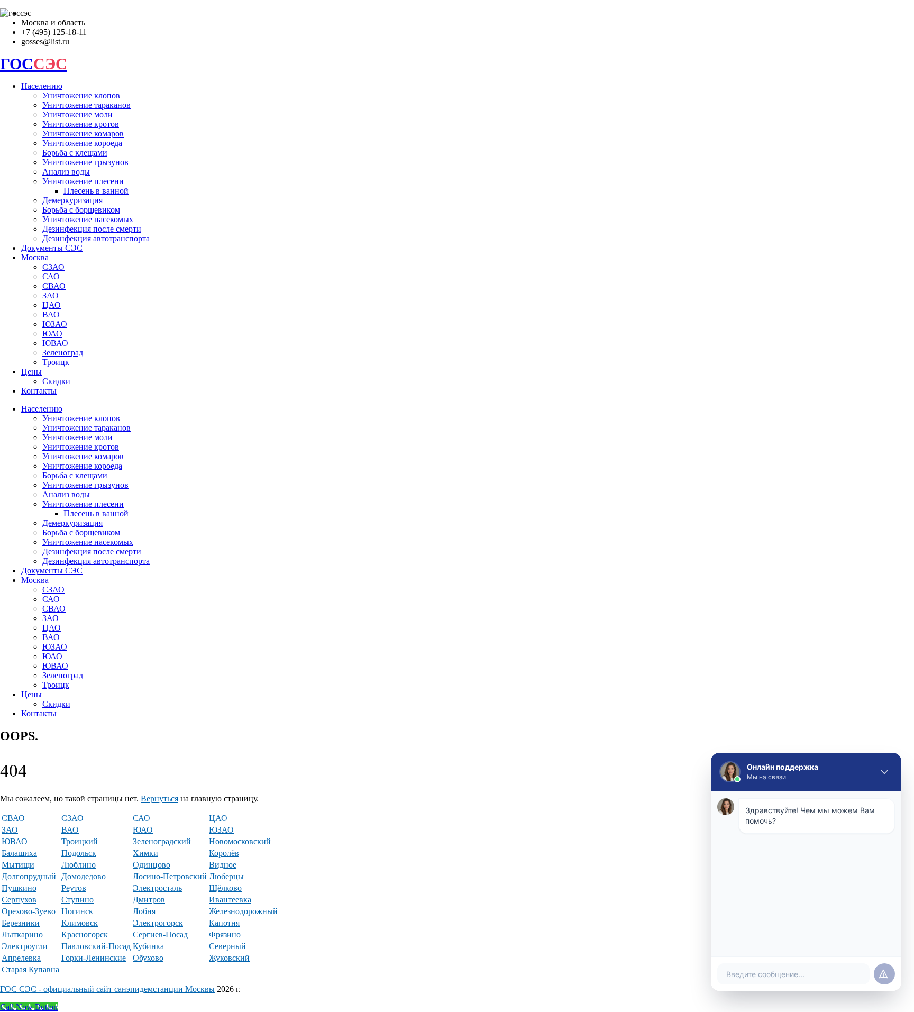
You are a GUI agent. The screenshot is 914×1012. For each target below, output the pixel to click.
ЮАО (52, 333)
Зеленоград (62, 352)
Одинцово (151, 864)
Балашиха (19, 853)
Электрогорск (158, 922)
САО (51, 276)
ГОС (33, 63)
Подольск (78, 853)
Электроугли (25, 946)
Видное (222, 864)
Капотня (224, 922)
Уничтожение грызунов (85, 162)
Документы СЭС (52, 247)
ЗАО (50, 295)
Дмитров (149, 899)
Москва (35, 257)
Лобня (144, 911)
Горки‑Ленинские (93, 957)
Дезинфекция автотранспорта (96, 238)
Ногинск (77, 911)
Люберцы (226, 876)
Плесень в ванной (96, 190)
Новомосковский (240, 841)
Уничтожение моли (77, 114)
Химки (145, 853)
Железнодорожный (243, 911)
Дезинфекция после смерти (91, 228)
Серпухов (19, 899)
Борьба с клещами (74, 152)
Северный (227, 946)
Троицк (55, 362)
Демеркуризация (72, 200)
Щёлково (225, 887)
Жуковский (229, 957)
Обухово (148, 957)
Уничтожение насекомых (87, 219)
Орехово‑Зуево (29, 911)
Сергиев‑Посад (160, 934)
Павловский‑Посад (96, 946)
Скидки (56, 381)
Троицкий (79, 841)
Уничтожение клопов (81, 95)
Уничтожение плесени (83, 181)
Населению (41, 85)
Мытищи (18, 864)
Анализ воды (66, 171)
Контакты (39, 390)
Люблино (78, 864)
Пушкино (19, 887)
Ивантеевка (230, 899)
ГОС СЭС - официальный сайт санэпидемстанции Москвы (107, 988)
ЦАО (51, 304)
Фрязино (225, 934)
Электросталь (157, 887)
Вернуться (159, 798)
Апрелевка (21, 957)
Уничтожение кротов (80, 124)
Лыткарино (22, 934)
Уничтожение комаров (83, 133)
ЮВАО (55, 343)
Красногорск (84, 934)
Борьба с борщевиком (81, 209)
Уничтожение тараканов (86, 105)
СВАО (54, 285)
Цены (31, 371)
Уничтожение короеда (82, 143)
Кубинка (148, 946)
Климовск (79, 922)
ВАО (51, 314)
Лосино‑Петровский (170, 876)
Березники (21, 922)
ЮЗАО (54, 324)
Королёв (224, 853)
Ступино (77, 899)
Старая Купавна (30, 969)
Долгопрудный (29, 876)
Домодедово (83, 876)
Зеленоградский (162, 841)
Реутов (73, 887)
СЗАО (53, 266)
